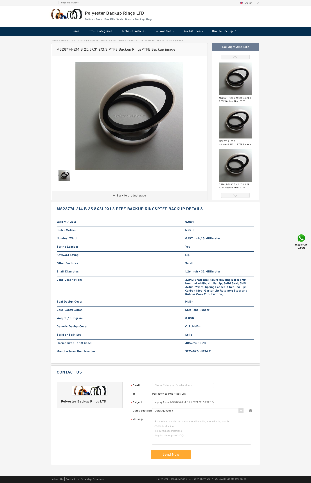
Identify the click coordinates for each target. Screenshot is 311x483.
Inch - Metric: (66, 230)
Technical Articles (133, 31)
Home (75, 31)
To (134, 393)
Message (137, 419)
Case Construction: (70, 310)
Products (66, 40)
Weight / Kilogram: (70, 318)
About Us (57, 479)
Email (135, 385)
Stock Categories (100, 31)
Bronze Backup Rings (227, 31)
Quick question (142, 410)
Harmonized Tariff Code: (74, 343)
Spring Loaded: (67, 247)
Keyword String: (68, 255)
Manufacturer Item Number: (76, 351)
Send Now (171, 454)
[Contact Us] (301, 242)
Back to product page (131, 196)
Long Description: (69, 280)
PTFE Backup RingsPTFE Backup (91, 40)
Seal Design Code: (69, 302)
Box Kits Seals (193, 31)
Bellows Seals (164, 31)
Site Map (86, 479)
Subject (136, 402)
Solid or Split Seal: (70, 335)
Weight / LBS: (66, 222)
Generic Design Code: (72, 326)
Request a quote (70, 2)
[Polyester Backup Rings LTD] (66, 14)
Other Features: (68, 263)
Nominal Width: (67, 238)
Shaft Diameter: (68, 272)
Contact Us (72, 479)
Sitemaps (98, 479)
